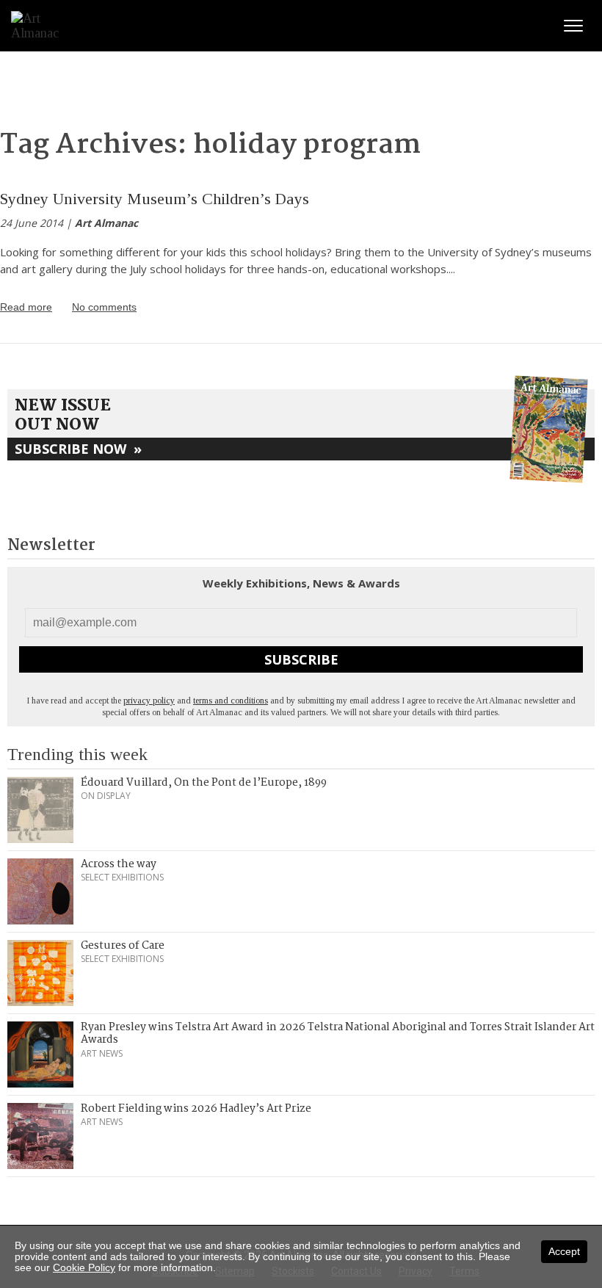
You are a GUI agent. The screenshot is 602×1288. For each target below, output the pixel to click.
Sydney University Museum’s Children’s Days (154, 198)
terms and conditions (230, 700)
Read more (26, 307)
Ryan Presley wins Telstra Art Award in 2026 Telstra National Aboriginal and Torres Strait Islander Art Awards (338, 1034)
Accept (564, 1251)
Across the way (118, 864)
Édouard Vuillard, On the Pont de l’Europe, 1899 (204, 783)
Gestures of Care (122, 946)
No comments (104, 307)
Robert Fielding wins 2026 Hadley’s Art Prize (196, 1109)
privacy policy (149, 700)
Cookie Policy (84, 1267)
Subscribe (301, 659)
